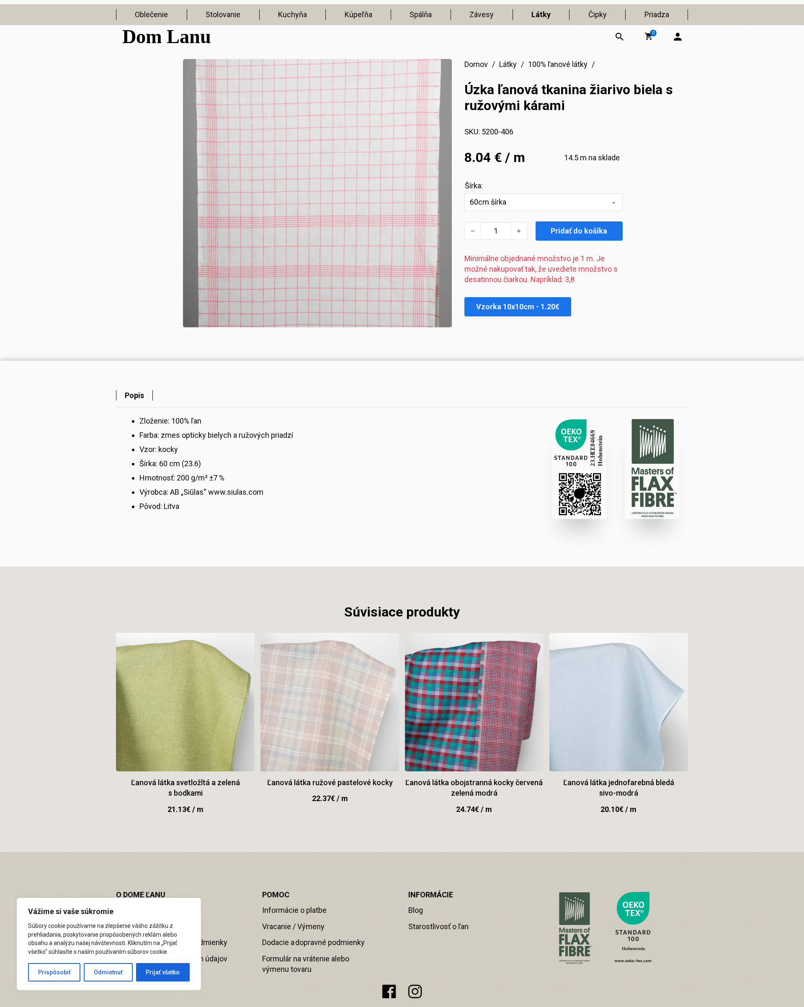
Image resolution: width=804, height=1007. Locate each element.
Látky (541, 14)
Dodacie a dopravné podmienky (313, 942)
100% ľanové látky (558, 64)
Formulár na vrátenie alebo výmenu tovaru (305, 964)
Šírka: (474, 185)
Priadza (656, 14)
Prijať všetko (163, 972)
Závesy (481, 14)
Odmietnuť (108, 972)
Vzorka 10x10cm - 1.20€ (517, 306)
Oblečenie (151, 14)
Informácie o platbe (294, 910)
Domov (476, 64)
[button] (648, 36)
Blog (415, 910)
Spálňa (421, 14)
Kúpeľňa (358, 14)
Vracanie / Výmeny (293, 926)
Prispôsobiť (54, 972)
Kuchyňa (292, 14)
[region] (109, 944)
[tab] (134, 395)
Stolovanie (223, 14)
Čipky (597, 14)
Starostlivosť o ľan (438, 926)
